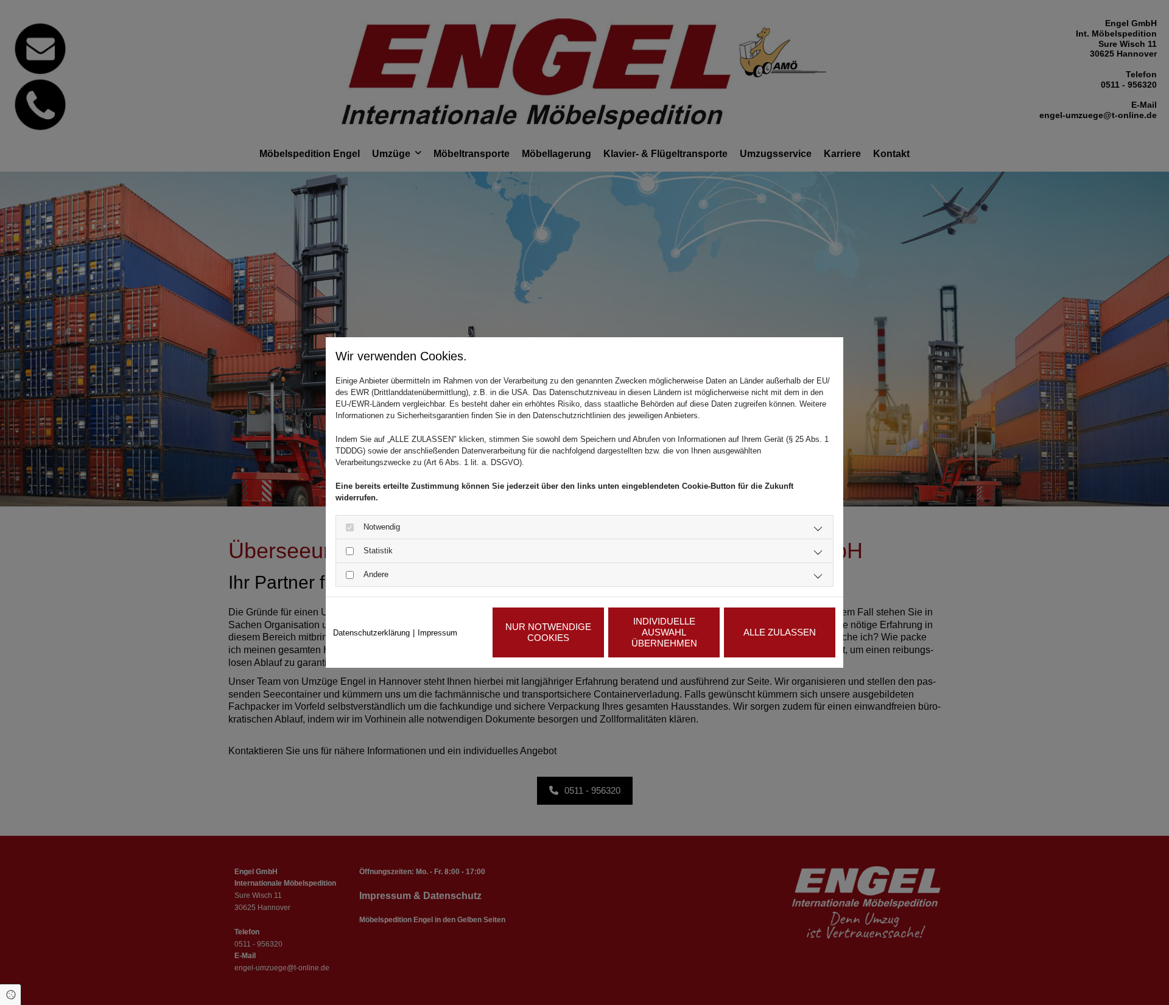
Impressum (437, 632)
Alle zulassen (779, 632)
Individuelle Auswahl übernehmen (664, 632)
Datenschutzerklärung (371, 632)
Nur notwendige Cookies (548, 632)
